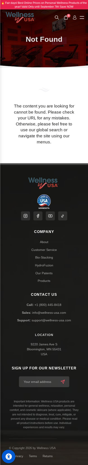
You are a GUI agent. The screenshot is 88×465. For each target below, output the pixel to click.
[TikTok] (62, 215)
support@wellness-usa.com (44, 320)
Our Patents (44, 273)
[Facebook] (37, 215)
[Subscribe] (63, 382)
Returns (48, 456)
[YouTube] (50, 215)
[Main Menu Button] (81, 17)
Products (44, 281)
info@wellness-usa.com (44, 312)
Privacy (18, 456)
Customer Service (44, 250)
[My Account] (75, 17)
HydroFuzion (44, 265)
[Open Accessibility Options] (8, 456)
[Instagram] (25, 215)
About (44, 242)
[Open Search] (56, 17)
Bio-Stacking (44, 257)
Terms (33, 456)
